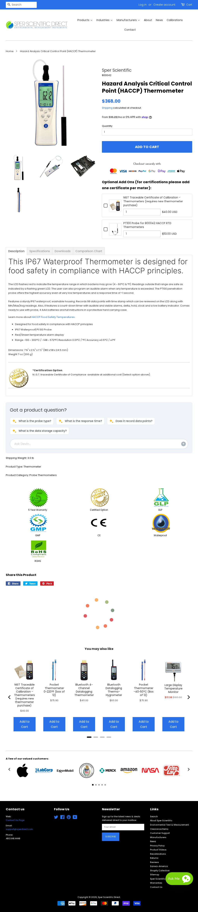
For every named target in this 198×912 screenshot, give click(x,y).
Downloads (63, 251)
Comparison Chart (88, 251)
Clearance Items (159, 829)
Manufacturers (158, 837)
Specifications (39, 251)
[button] (32, 421)
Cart (189, 5)
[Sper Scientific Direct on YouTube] (75, 818)
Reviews (154, 862)
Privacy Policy (157, 845)
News (153, 841)
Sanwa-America (159, 866)
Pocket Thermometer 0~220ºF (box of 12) (54, 690)
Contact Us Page (15, 820)
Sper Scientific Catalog (162, 878)
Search (154, 816)
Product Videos (158, 849)
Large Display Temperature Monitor (173, 688)
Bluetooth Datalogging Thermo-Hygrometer (114, 690)
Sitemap (154, 874)
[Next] (188, 697)
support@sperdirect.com (19, 829)
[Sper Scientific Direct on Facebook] (62, 818)
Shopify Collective (159, 870)
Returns (154, 857)
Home (10, 51)
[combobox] (21, 5)
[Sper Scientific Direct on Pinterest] (69, 818)
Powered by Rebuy (99, 742)
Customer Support (160, 833)
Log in (142, 5)
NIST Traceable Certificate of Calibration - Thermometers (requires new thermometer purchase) (153, 201)
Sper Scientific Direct (109, 897)
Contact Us (156, 887)
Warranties (156, 882)
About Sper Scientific (161, 820)
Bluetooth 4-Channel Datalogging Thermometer (84, 690)
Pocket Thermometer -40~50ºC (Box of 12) (144, 690)
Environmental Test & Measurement (169, 824)
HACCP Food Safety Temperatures (53, 317)
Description (16, 251)
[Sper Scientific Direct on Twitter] (56, 818)
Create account (164, 5)
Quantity (107, 126)
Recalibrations (158, 853)
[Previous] (10, 697)
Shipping (107, 107)
